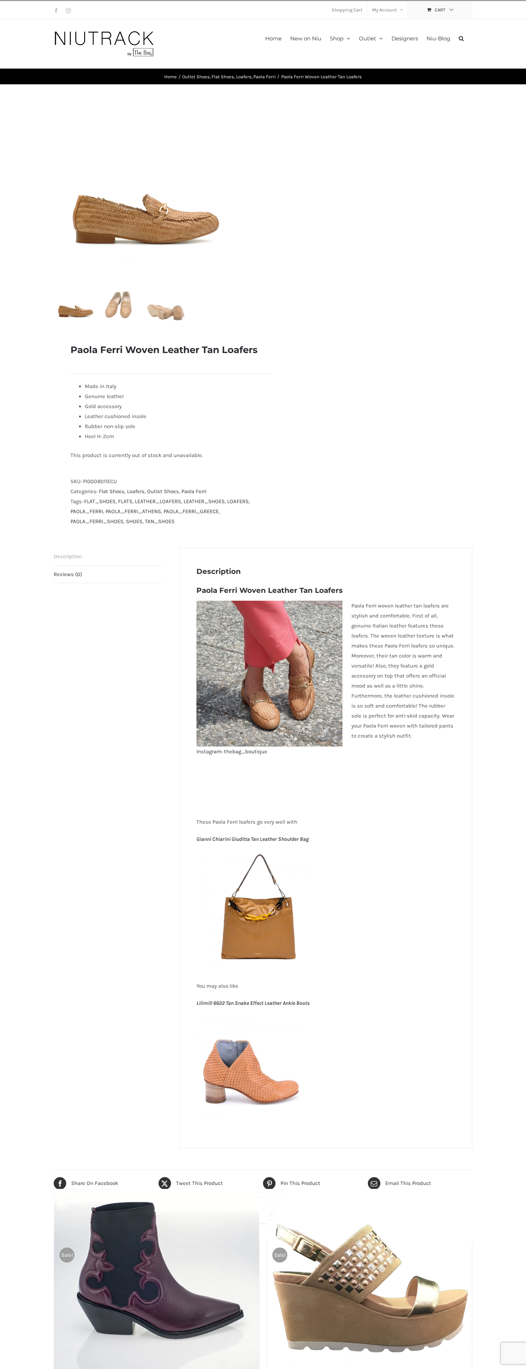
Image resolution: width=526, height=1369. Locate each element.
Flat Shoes (112, 491)
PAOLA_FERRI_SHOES (96, 521)
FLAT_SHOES (100, 501)
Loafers (136, 491)
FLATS (125, 501)
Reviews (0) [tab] (68, 574)
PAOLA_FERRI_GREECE (191, 511)
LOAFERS (238, 501)
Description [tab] (68, 556)
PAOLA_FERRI (86, 511)
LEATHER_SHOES (204, 501)
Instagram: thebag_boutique (231, 751)
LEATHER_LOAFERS (158, 501)
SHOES (134, 521)
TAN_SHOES (160, 521)
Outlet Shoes (163, 491)
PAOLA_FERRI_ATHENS (133, 511)
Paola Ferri (193, 491)
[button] (461, 37)
